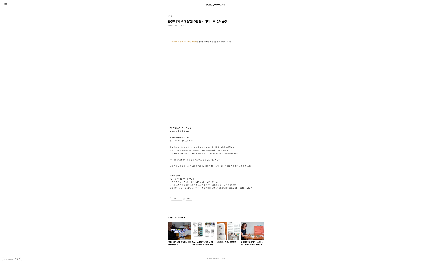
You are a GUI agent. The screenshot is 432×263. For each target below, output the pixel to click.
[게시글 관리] (181, 198)
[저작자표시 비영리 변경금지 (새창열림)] (196, 199)
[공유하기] (178, 198)
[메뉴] (6, 4)
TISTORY (216, 259)
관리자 (223, 259)
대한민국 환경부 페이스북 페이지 (183, 41)
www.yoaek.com (216, 4)
